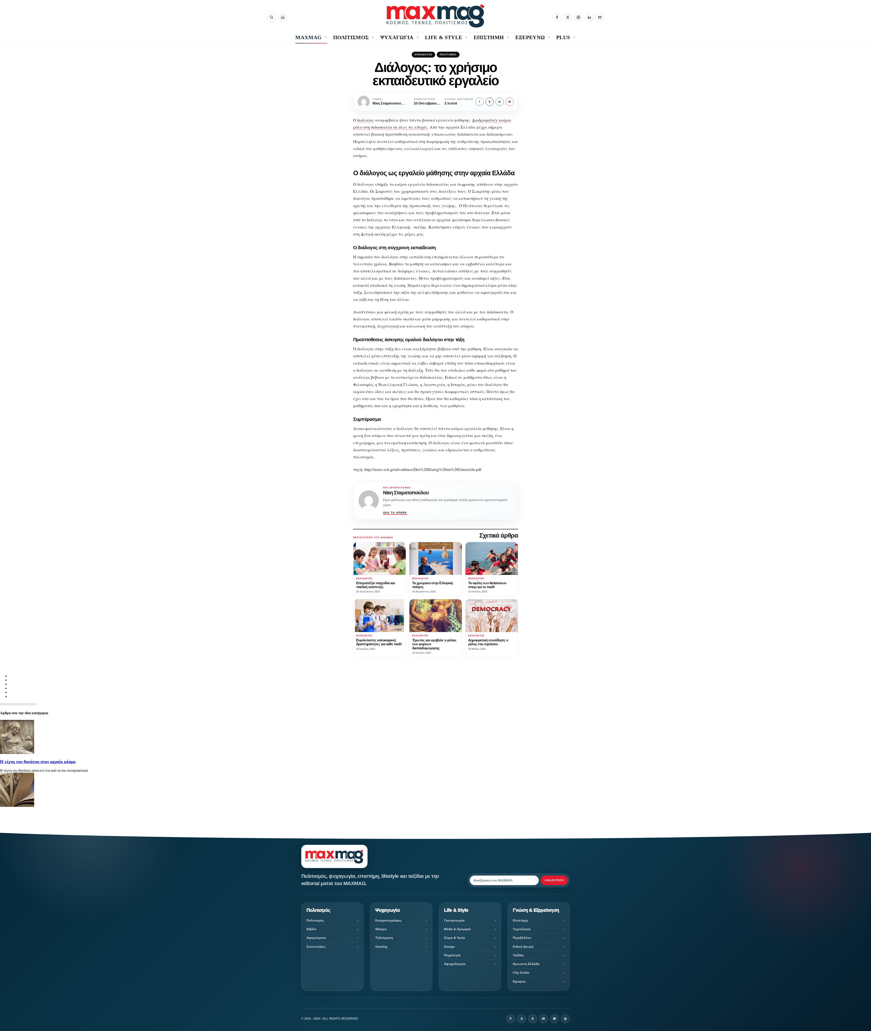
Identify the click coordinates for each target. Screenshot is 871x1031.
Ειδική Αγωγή (523, 946)
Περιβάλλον (522, 938)
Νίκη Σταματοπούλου (406, 492)
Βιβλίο (312, 929)
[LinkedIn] (589, 17)
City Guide (521, 972)
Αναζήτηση (554, 880)
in (499, 101)
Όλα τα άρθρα (395, 512)
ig (543, 1018)
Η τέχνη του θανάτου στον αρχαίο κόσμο (38, 761)
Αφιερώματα (316, 938)
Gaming (381, 946)
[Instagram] (578, 17)
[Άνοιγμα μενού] (282, 17)
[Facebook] (557, 17)
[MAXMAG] (436, 16)
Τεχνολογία (522, 929)
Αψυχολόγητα (454, 964)
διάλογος (365, 120)
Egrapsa (519, 981)
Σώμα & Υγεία (454, 938)
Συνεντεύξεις (316, 946)
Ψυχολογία (452, 955)
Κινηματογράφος (388, 920)
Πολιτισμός (448, 54)
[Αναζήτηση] (271, 17)
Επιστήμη (520, 920)
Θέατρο (381, 929)
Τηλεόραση (384, 938)
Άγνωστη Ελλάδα (526, 964)
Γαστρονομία (454, 920)
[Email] (599, 17)
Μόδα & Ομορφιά (457, 929)
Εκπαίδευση (423, 54)
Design (449, 946)
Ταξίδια (518, 955)
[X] (567, 17)
